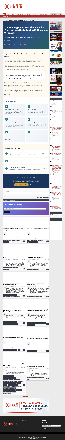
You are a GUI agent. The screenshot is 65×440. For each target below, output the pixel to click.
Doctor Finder (31, 14)
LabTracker (37, 342)
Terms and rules (48, 434)
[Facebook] (42, 422)
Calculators (26, 14)
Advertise (61, 433)
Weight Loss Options (55, 210)
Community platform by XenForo (32, 436)
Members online (53, 212)
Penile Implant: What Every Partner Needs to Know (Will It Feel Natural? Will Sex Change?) (57, 147)
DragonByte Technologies (40, 437)
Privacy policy (54, 434)
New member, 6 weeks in (56, 106)
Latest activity (9, 16)
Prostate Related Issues (55, 159)
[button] (9, 14)
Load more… (26, 396)
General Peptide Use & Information (55, 136)
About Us (54, 433)
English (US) (5, 434)
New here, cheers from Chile (57, 114)
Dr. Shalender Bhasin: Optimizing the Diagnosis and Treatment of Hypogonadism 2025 (56, 176)
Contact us (44, 434)
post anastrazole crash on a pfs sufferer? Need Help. (56, 201)
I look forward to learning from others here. (56, 101)
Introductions (54, 104)
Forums (7, 14)
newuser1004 (52, 214)
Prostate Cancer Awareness (56, 160)
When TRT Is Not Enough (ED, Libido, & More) (56, 152)
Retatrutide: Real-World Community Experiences (56, 207)
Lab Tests (21, 14)
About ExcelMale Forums (26, 425)
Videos (18, 14)
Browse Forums (33, 184)
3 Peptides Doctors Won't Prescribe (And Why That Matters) (56, 138)
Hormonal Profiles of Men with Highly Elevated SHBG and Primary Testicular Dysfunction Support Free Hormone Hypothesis (56, 185)
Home (4, 14)
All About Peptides (55, 132)
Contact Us (57, 433)
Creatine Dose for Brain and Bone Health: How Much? (57, 128)
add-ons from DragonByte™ (30, 437)
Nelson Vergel (40, 232)
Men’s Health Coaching (44, 14)
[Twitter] (44, 422)
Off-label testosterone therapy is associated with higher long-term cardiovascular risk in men (56, 120)
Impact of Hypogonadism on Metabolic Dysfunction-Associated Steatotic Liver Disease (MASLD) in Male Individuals (57, 167)
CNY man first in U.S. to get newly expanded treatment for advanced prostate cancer (56, 155)
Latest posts (52, 99)
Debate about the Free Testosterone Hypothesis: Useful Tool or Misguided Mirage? (56, 194)
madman (16, 232)
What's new (13, 14)
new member (54, 110)
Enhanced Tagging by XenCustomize (33, 438)
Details (45, 437)
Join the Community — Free (21, 184)
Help (57, 434)
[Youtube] (46, 422)
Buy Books (37, 14)
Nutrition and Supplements (56, 131)
